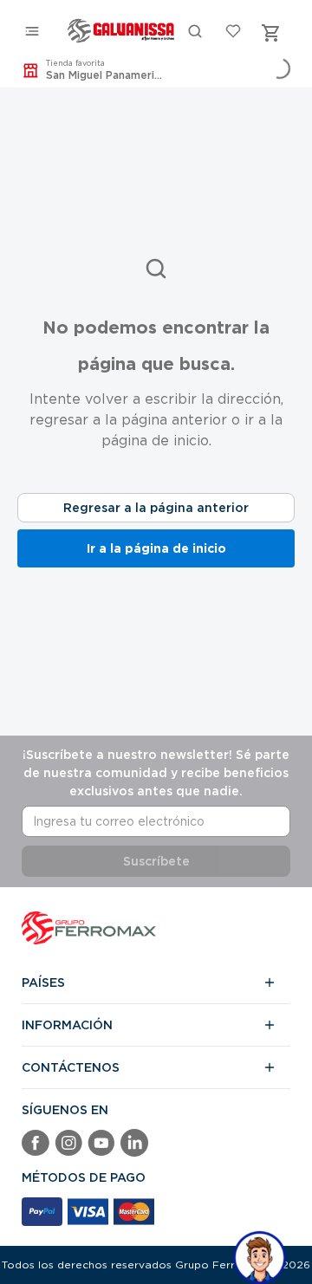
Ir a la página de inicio (156, 548)
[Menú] (32, 33)
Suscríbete (156, 861)
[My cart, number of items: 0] (271, 33)
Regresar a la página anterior (156, 508)
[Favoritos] (233, 33)
